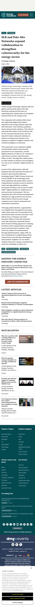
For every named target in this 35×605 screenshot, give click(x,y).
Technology (11, 33)
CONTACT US (23, 551)
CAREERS (11, 549)
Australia (21, 442)
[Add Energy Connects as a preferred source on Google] (6, 103)
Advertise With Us (23, 470)
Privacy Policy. (18, 276)
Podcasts (4, 480)
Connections (22, 486)
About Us (21, 465)
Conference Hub (23, 483)
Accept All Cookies (17, 594)
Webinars (4, 485)
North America (22, 452)
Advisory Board (23, 467)
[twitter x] (11, 524)
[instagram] (7, 524)
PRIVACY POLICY (19, 549)
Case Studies (22, 473)
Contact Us (21, 478)
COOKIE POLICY (28, 549)
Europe (20, 444)
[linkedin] (14, 524)
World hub (21, 434)
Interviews (4, 475)
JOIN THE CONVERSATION (17, 282)
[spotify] (24, 524)
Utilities (3, 449)
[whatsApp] (31, 524)
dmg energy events (24, 480)
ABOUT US (4, 549)
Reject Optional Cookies (17, 598)
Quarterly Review (6, 488)
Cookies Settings (13, 551)
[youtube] (17, 524)
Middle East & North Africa (24, 448)
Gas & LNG (4, 437)
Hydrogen (4, 439)
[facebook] (4, 524)
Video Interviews (6, 483)
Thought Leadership (7, 477)
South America (22, 454)
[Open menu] (31, 15)
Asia (19, 439)
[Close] (31, 568)
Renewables (5, 444)
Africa (20, 437)
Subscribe (21, 475)
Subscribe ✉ (17, 528)
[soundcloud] (28, 524)
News (4, 33)
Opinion (3, 470)
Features (4, 472)
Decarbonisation (6, 434)
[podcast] (21, 524)
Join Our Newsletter (23, 15)
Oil (2, 442)
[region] (17, 585)
